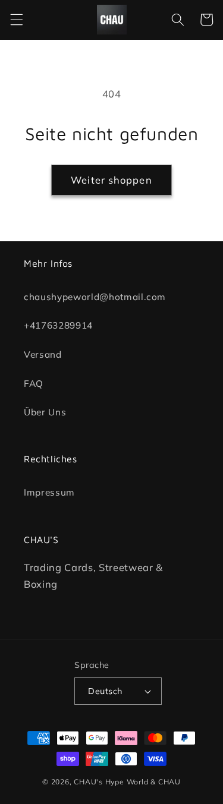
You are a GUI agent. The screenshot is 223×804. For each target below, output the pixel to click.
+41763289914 (58, 325)
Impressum (49, 492)
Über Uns (45, 412)
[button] (16, 19)
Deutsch (105, 691)
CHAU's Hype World (111, 781)
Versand (43, 354)
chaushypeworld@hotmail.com (95, 296)
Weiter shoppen (111, 180)
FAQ (33, 383)
